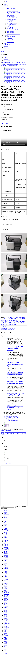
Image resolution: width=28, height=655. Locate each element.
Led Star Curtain (10, 28)
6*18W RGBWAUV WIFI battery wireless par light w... (15, 382)
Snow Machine (10, 27)
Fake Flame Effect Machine (13, 17)
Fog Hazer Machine (11, 24)
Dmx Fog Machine (5, 432)
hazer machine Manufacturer (7, 329)
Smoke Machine (14, 432)
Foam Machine (10, 15)
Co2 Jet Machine (11, 13)
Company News (10, 42)
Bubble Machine (10, 31)
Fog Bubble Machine (12, 23)
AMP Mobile (8, 430)
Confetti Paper (10, 9)
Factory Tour (10, 39)
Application (9, 38)
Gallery (5, 43)
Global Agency (7, 44)
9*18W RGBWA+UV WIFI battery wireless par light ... (15, 373)
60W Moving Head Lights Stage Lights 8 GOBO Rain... (15, 407)
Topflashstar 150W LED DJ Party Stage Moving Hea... (15, 394)
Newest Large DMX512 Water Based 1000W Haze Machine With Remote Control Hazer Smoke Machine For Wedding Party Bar (13, 323)
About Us (6, 35)
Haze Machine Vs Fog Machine (8, 328)
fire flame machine (19, 433)
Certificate (6, 46)
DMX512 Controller (11, 19)
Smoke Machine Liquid (12, 30)
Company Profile (11, 36)
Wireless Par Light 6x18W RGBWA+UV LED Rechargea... (15, 348)
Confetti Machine (11, 8)
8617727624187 (7, 463)
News (5, 40)
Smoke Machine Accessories (13, 34)
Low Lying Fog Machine (12, 11)
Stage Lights (9, 25)
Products (6, 5)
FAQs (5, 47)
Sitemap (2, 430)
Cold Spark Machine (11, 7)
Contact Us (6, 48)
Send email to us (4, 123)
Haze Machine (4, 327)
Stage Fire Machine (9, 433)
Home (5, 4)
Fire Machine (10, 20)
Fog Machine (10, 21)
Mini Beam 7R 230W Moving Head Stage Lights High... (15, 364)
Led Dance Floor (11, 16)
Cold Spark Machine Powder (13, 12)
